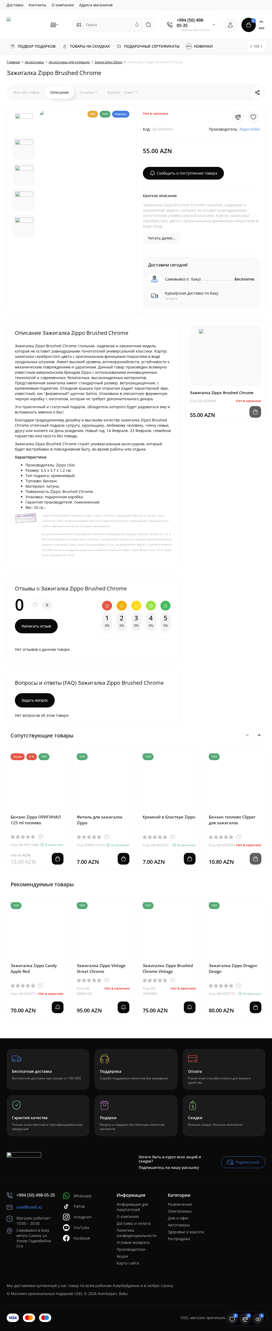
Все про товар (27, 92)
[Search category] (79, 25)
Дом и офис (178, 1218)
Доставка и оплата (134, 1223)
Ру (261, 22)
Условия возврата (133, 1242)
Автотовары (179, 1224)
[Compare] (238, 117)
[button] (248, 735)
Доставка (15, 4)
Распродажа (179, 1238)
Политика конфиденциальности (136, 1233)
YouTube (81, 1227)
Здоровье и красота (186, 1231)
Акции (122, 1256)
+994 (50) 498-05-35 (190, 22)
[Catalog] (54, 25)
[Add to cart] (57, 859)
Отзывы (88, 92)
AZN (261, 28)
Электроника (180, 1211)
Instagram (83, 1216)
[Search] (137, 25)
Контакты (37, 4)
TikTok (79, 1206)
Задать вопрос (35, 700)
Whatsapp (83, 1195)
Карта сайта (128, 1263)
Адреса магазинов (96, 4)
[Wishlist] (253, 117)
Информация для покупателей (132, 1207)
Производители (131, 1249)
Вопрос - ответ (122, 92)
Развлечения (180, 1204)
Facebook (82, 1238)
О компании (63, 4)
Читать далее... (162, 238)
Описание (59, 92)
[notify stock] (57, 1007)
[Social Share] (257, 92)
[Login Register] (230, 25)
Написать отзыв (36, 626)
